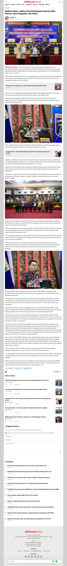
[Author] (7, 18)
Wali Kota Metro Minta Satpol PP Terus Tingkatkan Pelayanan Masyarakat (27, 483)
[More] (53, 384)
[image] (58, 382)
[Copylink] (56, 561)
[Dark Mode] (61, 1)
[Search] (59, 1)
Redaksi (12, 17)
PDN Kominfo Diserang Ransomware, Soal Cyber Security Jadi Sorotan (26, 466)
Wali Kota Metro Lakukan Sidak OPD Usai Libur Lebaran (22, 495)
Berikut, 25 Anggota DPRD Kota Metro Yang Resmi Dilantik (23, 501)
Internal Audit (9, 368)
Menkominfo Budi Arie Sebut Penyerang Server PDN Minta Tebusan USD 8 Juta (29, 471)
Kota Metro (18, 368)
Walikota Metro (27, 368)
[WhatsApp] (53, 561)
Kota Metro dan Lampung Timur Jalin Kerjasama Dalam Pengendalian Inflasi (26, 85)
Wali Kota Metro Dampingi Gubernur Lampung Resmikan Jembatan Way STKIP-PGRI (30, 513)
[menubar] (5, 1)
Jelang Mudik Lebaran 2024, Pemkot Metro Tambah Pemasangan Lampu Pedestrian (30, 507)
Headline (7, 8)
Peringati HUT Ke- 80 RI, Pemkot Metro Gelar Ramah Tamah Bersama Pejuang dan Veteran (28, 152)
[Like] (7, 561)
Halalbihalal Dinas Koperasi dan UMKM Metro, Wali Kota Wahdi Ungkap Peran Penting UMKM (33, 489)
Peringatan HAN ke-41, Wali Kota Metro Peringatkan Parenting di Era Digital (26, 408)
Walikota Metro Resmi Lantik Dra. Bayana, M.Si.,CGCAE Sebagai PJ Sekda (25, 417)
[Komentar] (12, 561)
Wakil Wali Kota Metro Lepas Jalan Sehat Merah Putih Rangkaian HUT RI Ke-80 (27, 380)
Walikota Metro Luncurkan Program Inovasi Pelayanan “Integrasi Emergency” (28, 477)
